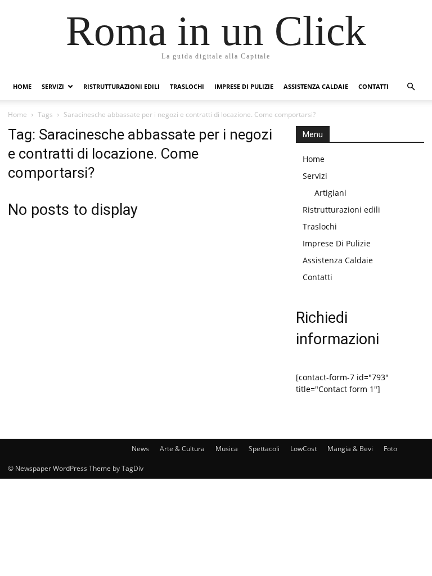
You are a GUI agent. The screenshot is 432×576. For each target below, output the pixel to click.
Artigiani (330, 192)
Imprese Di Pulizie (243, 86)
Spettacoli (264, 448)
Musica (226, 448)
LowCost (303, 448)
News (140, 448)
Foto (390, 448)
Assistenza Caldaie (316, 86)
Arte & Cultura (182, 448)
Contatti (373, 86)
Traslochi (187, 86)
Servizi (53, 86)
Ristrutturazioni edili (121, 86)
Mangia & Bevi (350, 448)
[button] (410, 87)
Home (22, 86)
